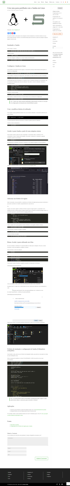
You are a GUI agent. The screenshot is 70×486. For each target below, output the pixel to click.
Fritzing (54, 43)
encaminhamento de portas (40, 409)
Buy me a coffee (57, 34)
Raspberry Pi (17, 29)
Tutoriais (17, 10)
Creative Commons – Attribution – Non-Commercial (58, 56)
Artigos (48, 474)
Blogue (46, 2)
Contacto (57, 2)
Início (35, 2)
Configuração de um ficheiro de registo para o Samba (21, 426)
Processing (55, 41)
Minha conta (51, 2)
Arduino (54, 39)
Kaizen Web (25, 484)
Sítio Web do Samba (14, 424)
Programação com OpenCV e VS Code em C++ (57, 18)
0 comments (21, 10)
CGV (54, 64)
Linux (13, 29)
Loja (39, 2)
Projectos (49, 476)
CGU (54, 66)
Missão (42, 2)
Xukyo (9, 10)
